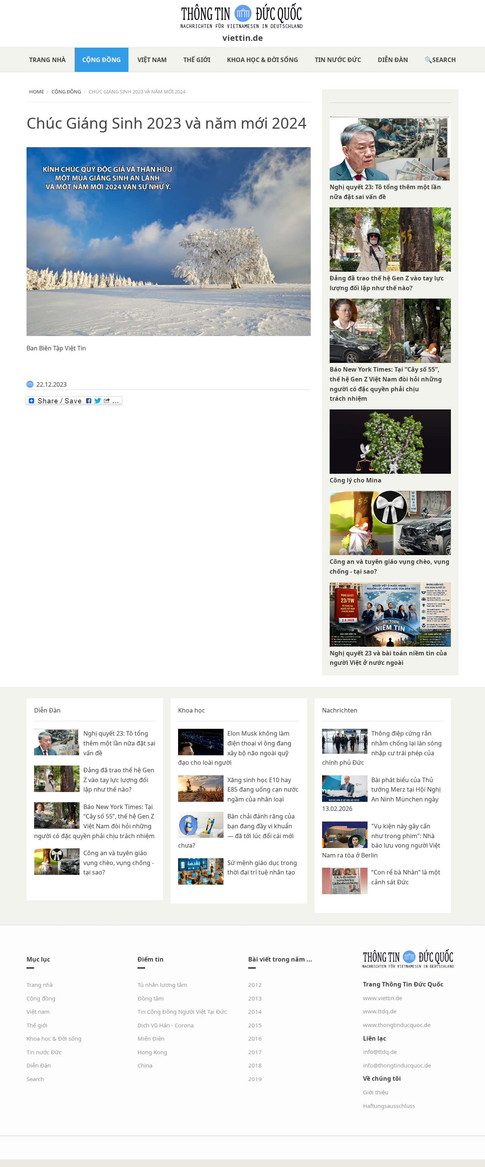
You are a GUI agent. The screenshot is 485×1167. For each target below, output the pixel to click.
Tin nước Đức (338, 60)
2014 (255, 1011)
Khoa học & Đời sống (262, 60)
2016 (255, 1038)
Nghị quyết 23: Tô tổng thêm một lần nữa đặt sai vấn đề (119, 743)
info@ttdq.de (380, 1051)
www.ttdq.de (379, 1011)
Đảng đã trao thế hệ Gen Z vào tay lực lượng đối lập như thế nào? (118, 780)
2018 (255, 1065)
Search (444, 60)
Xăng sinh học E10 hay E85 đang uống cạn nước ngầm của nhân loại (263, 789)
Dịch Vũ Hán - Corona (166, 1025)
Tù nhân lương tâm (162, 984)
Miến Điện (151, 1038)
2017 (255, 1052)
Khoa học (191, 710)
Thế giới (196, 60)
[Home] (242, 16)
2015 (255, 1025)
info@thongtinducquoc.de (397, 1065)
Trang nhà (47, 60)
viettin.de (242, 37)
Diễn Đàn (393, 60)
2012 (255, 984)
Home (36, 91)
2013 (255, 998)
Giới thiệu (375, 1092)
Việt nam (152, 60)
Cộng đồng (101, 60)
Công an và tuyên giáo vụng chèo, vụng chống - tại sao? (118, 862)
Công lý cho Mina (356, 480)
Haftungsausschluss (389, 1105)
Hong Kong (152, 1052)
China (145, 1065)
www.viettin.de (382, 998)
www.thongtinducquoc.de (396, 1025)
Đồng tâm (151, 998)
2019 (255, 1079)
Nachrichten (339, 710)
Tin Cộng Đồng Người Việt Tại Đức (182, 1011)
